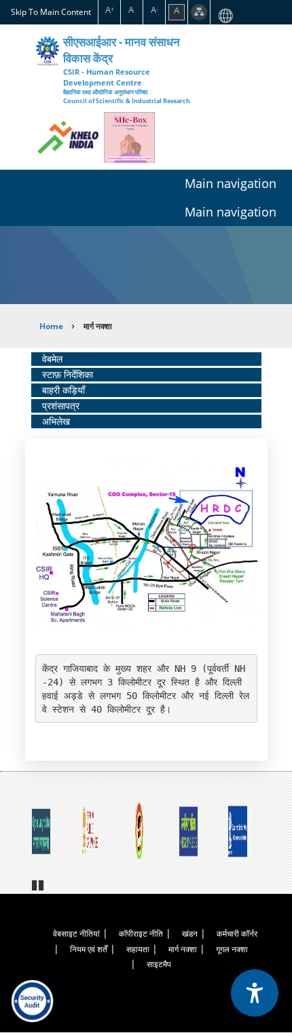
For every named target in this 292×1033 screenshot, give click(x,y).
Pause (38, 883)
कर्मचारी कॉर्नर (237, 933)
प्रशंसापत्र (60, 405)
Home (51, 326)
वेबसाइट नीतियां (76, 933)
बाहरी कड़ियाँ (63, 389)
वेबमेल (52, 358)
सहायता (137, 949)
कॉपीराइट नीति (141, 933)
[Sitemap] (199, 12)
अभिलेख (56, 421)
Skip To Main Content (51, 11)
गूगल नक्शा (232, 949)
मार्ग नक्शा (182, 949)
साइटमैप (159, 964)
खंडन (190, 933)
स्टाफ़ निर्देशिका (67, 374)
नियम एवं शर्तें (88, 949)
